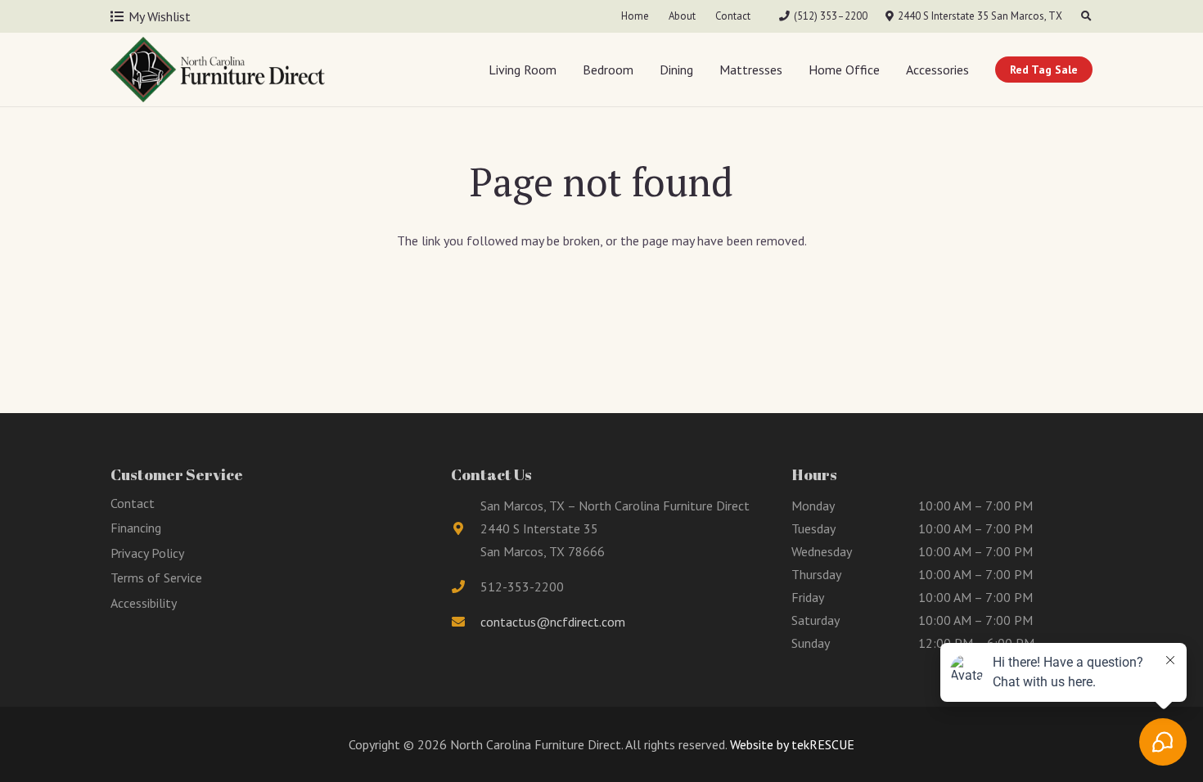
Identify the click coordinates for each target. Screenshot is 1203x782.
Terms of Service (156, 577)
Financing (135, 527)
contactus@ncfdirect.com (552, 621)
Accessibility (143, 603)
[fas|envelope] (465, 621)
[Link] (217, 69)
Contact (132, 503)
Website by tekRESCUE (790, 744)
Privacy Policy (147, 553)
